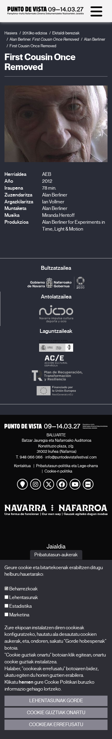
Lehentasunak (23, 598)
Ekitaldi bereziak (65, 33)
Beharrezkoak (23, 589)
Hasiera (10, 33)
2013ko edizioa (34, 33)
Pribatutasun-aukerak (56, 555)
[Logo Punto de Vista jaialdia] (56, 426)
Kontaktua (22, 465)
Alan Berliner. (44, 39)
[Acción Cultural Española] (56, 361)
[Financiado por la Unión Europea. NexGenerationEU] (56, 391)
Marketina (18, 615)
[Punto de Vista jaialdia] (45, 13)
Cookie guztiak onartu (56, 713)
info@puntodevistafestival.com (70, 457)
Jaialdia (56, 546)
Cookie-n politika (58, 471)
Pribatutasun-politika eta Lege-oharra (67, 465)
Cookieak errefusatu (56, 725)
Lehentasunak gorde (56, 701)
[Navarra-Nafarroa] (56, 510)
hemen (26, 682)
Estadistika (20, 606)
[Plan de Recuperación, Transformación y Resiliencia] (56, 376)
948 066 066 (31, 457)
